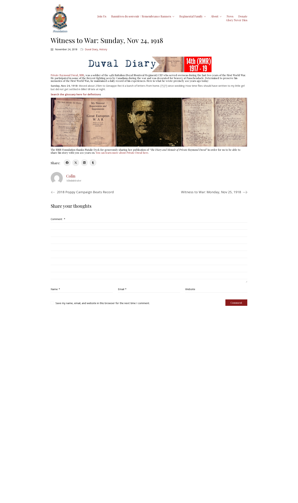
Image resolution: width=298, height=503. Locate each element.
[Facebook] (67, 162)
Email (122, 289)
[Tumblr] (93, 162)
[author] (57, 178)
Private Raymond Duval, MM (67, 75)
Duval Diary (91, 49)
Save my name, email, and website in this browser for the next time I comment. (103, 303)
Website (190, 289)
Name (55, 289)
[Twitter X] (75, 162)
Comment (58, 219)
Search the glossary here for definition (75, 94)
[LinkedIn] (84, 162)
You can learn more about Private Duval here (122, 152)
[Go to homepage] (60, 18)
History (103, 49)
